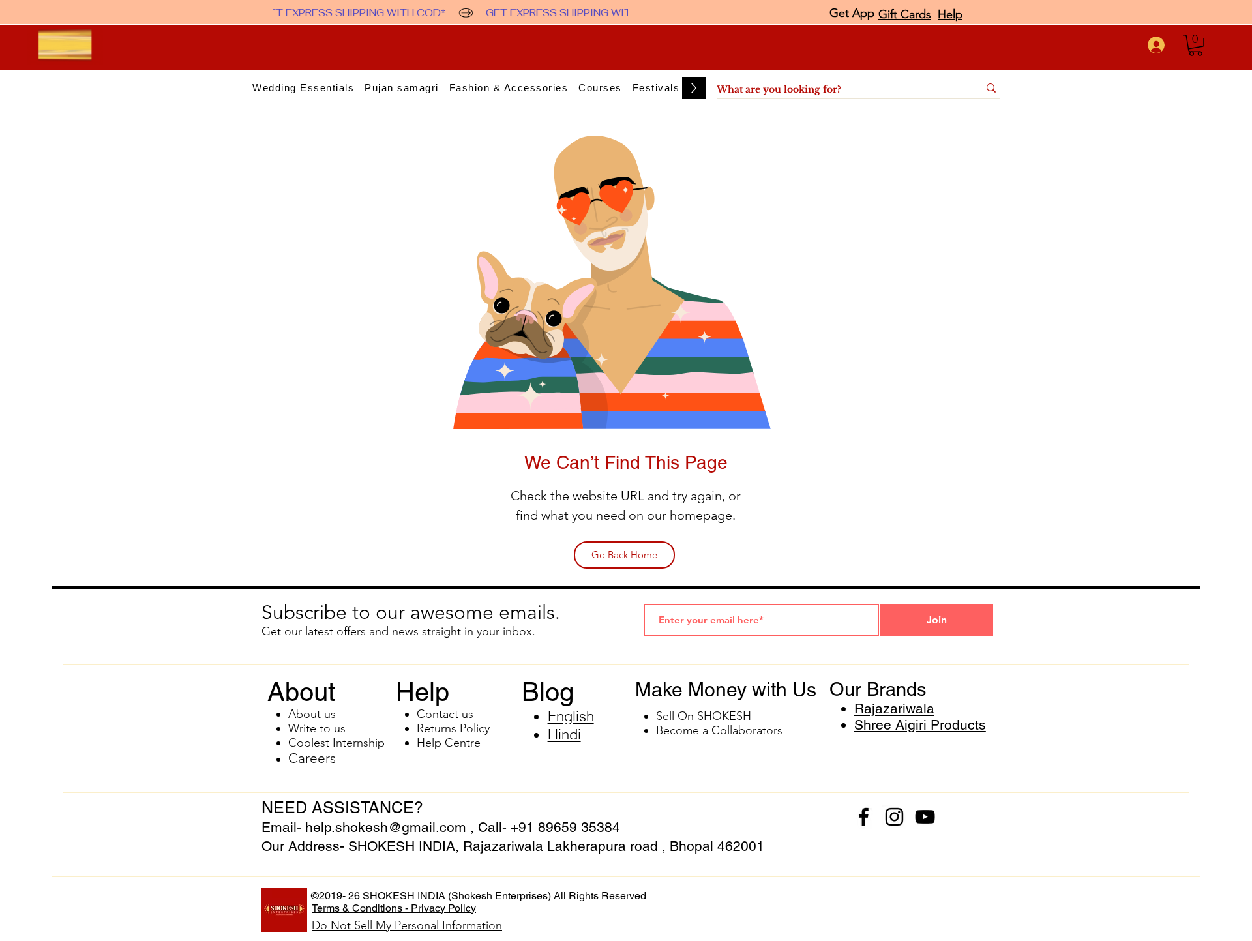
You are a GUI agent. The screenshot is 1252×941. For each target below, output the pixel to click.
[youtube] (925, 817)
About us (312, 714)
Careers (312, 758)
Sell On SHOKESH (703, 716)
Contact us (445, 714)
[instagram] (894, 817)
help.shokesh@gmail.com (385, 827)
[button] (1195, 45)
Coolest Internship (336, 743)
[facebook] (864, 817)
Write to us (317, 728)
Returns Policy (453, 728)
